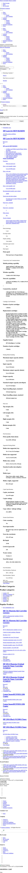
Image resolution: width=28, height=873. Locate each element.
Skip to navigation (4, 0)
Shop (4, 4)
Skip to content (12, 0)
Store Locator (6, 3)
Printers (5, 19)
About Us (5, 819)
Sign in (4, 75)
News (4, 26)
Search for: (2, 66)
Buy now (9, 127)
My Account (6, 6)
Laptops (5, 17)
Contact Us (5, 821)
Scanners (8, 23)
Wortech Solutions (5, 827)
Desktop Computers (7, 24)
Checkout (5, 840)
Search (4, 104)
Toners (4, 13)
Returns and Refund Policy (9, 823)
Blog (4, 852)
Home (1, 110)
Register (5, 80)
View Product (6, 583)
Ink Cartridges (9, 16)
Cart (4, 841)
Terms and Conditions (8, 822)
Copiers (8, 22)
